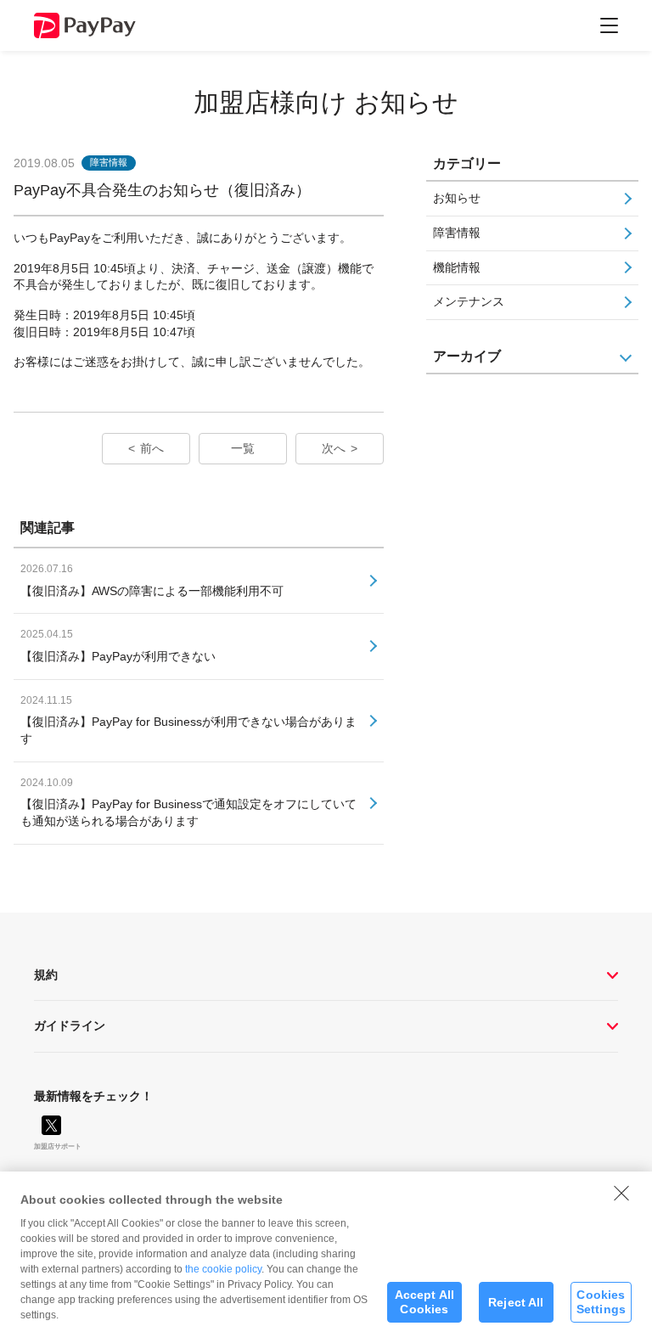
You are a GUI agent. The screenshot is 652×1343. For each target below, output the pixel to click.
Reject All (515, 1302)
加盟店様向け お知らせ (326, 102)
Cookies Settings (601, 1302)
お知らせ (457, 198)
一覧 (243, 448)
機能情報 (457, 267)
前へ (152, 448)
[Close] (621, 1193)
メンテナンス (468, 301)
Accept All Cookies (424, 1302)
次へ (334, 448)
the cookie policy (223, 1269)
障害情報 (457, 232)
